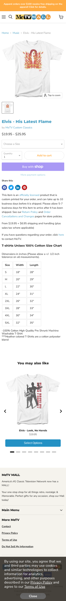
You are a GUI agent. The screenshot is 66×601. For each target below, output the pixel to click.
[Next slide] (60, 411)
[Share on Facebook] (4, 187)
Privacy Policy (41, 582)
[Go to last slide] (5, 411)
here (61, 234)
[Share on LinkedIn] (17, 187)
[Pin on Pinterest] (24, 187)
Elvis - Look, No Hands (33, 430)
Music (16, 32)
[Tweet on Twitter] (11, 187)
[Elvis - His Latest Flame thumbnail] (7, 107)
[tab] (12, 451)
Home (5, 32)
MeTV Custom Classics (18, 127)
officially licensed (29, 195)
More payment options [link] (33, 175)
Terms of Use (34, 586)
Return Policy (30, 212)
